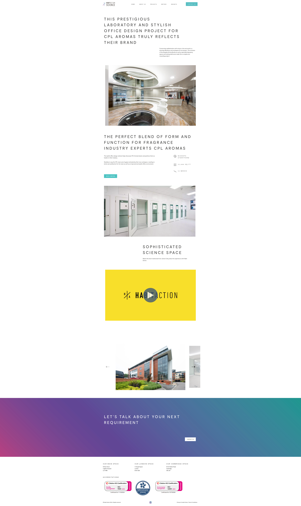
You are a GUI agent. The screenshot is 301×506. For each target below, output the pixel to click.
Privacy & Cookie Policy (182, 502)
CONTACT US (192, 4)
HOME (133, 4)
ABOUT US (142, 4)
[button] (193, 367)
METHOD (164, 4)
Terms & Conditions (192, 502)
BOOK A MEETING (110, 176)
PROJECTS (153, 4)
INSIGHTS (174, 4)
